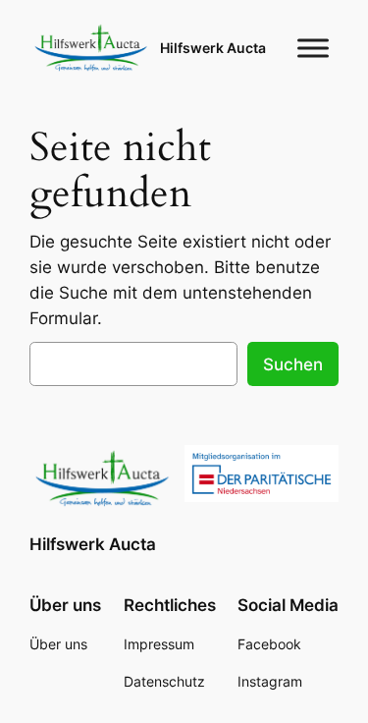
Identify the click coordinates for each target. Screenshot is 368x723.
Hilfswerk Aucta (213, 47)
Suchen (293, 364)
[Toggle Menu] (313, 47)
